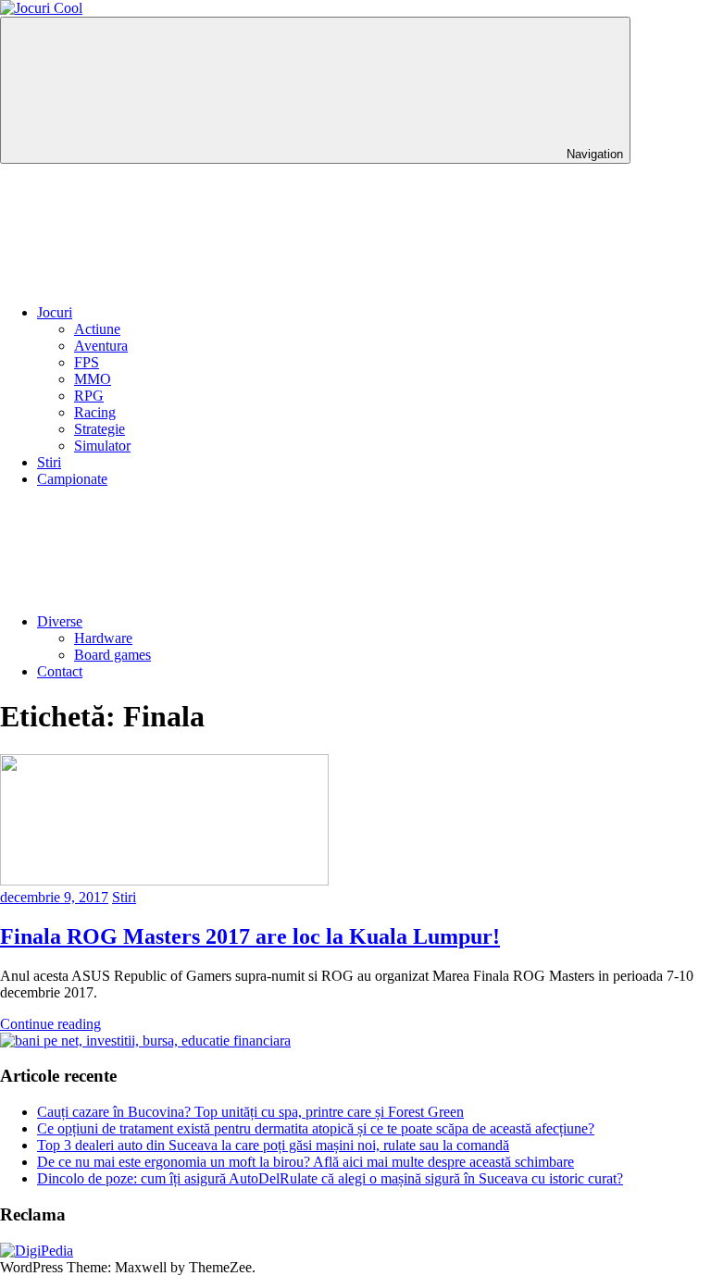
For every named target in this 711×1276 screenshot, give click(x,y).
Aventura (101, 345)
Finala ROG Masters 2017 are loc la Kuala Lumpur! (250, 936)
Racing (95, 412)
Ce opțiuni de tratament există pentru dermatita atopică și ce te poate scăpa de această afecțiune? (315, 1128)
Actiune (97, 329)
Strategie (99, 429)
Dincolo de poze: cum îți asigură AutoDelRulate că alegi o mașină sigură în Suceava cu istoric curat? (330, 1178)
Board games (112, 655)
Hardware (103, 638)
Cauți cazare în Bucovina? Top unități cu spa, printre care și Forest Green (250, 1112)
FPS (86, 362)
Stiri (49, 462)
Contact (59, 671)
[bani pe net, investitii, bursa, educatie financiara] (145, 1040)
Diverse (59, 621)
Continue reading (50, 1024)
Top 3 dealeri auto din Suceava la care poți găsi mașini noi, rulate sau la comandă (273, 1145)
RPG (89, 395)
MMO (92, 379)
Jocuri (54, 312)
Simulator (102, 445)
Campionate (72, 479)
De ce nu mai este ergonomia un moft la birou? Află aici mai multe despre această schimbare (305, 1162)
